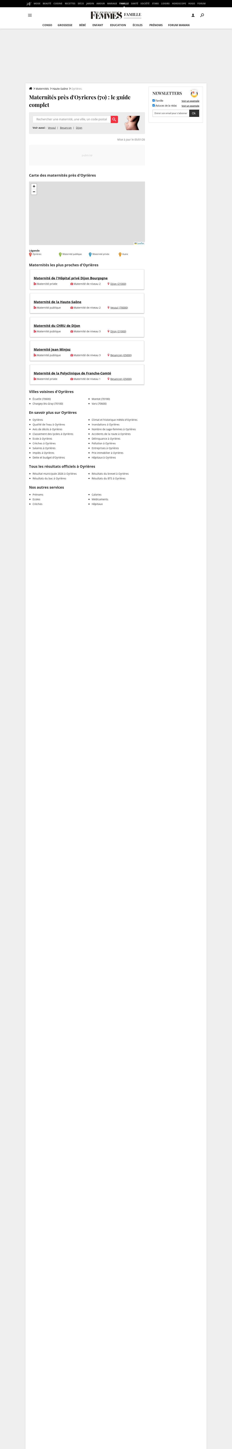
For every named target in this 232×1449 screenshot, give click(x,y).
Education (118, 25)
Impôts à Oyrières (43, 453)
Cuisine (57, 3)
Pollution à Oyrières (104, 443)
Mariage (112, 3)
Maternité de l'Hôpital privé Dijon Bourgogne (71, 278)
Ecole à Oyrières (42, 438)
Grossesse (65, 25)
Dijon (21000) (118, 284)
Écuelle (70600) (42, 399)
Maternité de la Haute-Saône (57, 302)
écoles (137, 25)
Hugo (191, 3)
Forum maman (179, 25)
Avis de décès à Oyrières (47, 429)
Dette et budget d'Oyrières (49, 457)
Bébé (82, 25)
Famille (124, 3)
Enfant (97, 25)
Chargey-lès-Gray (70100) (48, 403)
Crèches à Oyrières (44, 443)
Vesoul (52, 127)
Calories (97, 494)
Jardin (90, 3)
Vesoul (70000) (119, 307)
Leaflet (140, 243)
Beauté (47, 3)
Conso (47, 25)
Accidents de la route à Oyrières (111, 434)
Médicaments (100, 499)
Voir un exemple (190, 101)
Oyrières (38, 419)
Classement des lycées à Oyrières (53, 434)
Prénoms (156, 25)
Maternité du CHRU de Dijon (57, 325)
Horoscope (179, 3)
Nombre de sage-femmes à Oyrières (114, 429)
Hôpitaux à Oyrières (104, 457)
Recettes (70, 3)
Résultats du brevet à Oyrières (110, 473)
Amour (100, 3)
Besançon (66, 127)
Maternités (42, 88)
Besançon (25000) (121, 355)
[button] (34, 186)
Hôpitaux (97, 504)
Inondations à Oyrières (105, 424)
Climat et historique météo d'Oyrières (114, 419)
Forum (201, 3)
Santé (134, 3)
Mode (37, 3)
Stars (155, 3)
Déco (81, 3)
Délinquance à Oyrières (106, 438)
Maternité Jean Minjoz (52, 349)
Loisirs (165, 3)
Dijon (79, 127)
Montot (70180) (101, 399)
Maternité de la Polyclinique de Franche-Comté (72, 373)
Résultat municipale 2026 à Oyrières (55, 473)
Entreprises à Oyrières (105, 448)
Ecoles (36, 499)
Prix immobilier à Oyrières (107, 453)
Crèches (37, 504)
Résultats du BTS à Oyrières (108, 478)
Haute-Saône (60, 88)
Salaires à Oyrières (44, 448)
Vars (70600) (99, 403)
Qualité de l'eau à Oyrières (49, 424)
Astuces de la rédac (166, 106)
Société (145, 3)
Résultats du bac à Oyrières (49, 478)
